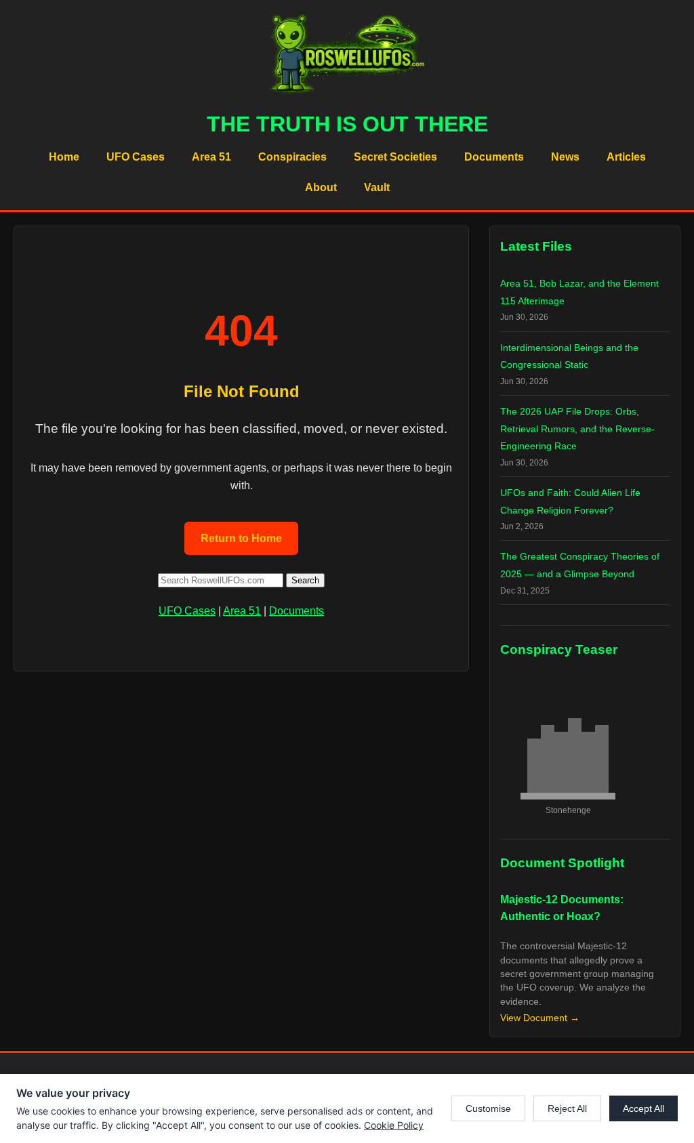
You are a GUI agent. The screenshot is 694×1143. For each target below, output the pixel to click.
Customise (488, 1108)
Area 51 (211, 157)
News (565, 157)
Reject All (567, 1108)
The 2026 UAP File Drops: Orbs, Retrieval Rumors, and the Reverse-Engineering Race (577, 428)
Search (305, 580)
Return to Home (241, 538)
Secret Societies (395, 157)
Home (64, 157)
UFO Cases (135, 157)
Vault (377, 187)
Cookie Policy (394, 1125)
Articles (626, 157)
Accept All (643, 1108)
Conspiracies (292, 157)
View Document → (539, 1018)
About (321, 187)
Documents (494, 157)
